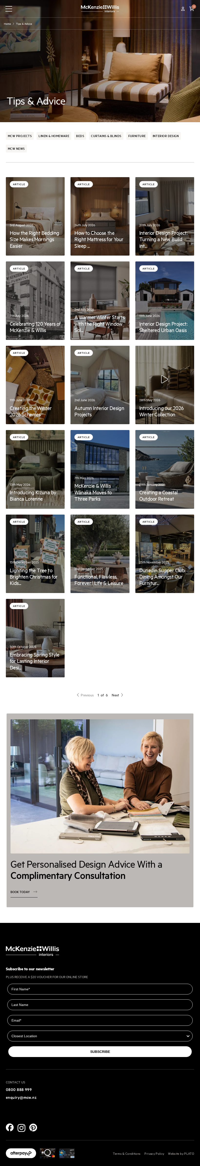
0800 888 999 (19, 1089)
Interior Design (166, 135)
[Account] (183, 8)
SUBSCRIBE (100, 1052)
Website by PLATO (181, 1153)
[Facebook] (10, 1127)
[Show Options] (188, 1036)
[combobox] (98, 1036)
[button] (191, 8)
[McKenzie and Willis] (100, 8)
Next (115, 694)
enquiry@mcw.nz (21, 1097)
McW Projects (20, 135)
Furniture (137, 135)
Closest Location (21, 1027)
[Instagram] (21, 1128)
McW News (16, 148)
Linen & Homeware (54, 135)
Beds (80, 135)
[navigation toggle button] (9, 9)
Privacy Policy (154, 1153)
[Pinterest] (33, 1127)
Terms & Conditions (126, 1153)
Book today (20, 891)
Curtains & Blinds (106, 135)
